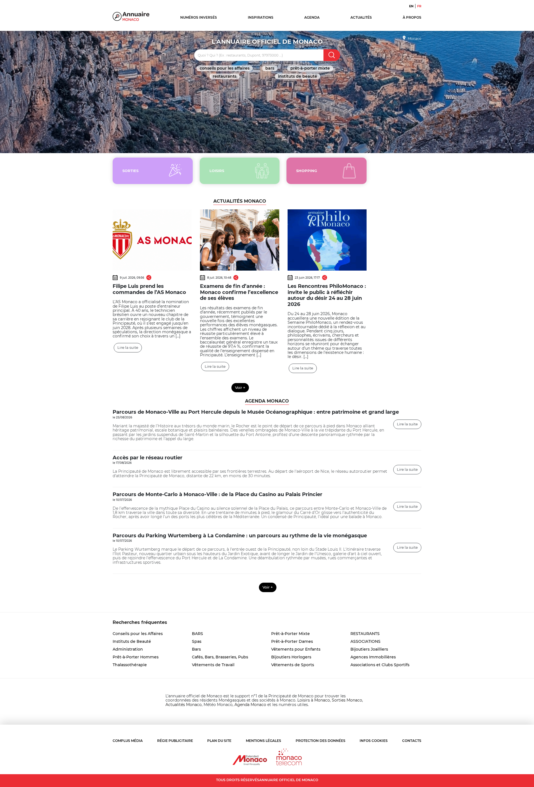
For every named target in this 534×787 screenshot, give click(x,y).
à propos (412, 17)
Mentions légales (263, 741)
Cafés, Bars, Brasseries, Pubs (220, 656)
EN (411, 6)
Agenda (312, 17)
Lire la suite (127, 347)
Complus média (128, 741)
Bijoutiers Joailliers (369, 649)
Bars (196, 649)
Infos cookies (374, 741)
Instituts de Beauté (297, 76)
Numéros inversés (198, 17)
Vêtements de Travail (213, 664)
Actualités (361, 17)
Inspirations (260, 17)
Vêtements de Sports (292, 664)
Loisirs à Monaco (313, 700)
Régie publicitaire (175, 741)
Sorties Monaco (347, 700)
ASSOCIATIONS (365, 641)
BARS (269, 68)
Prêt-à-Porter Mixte (310, 68)
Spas (196, 641)
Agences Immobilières (373, 656)
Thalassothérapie (130, 664)
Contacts (411, 741)
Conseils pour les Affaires (224, 68)
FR (419, 6)
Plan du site (219, 741)
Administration (128, 649)
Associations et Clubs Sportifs (379, 664)
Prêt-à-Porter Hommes (136, 656)
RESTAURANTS (224, 76)
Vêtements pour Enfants (295, 649)
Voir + (240, 387)
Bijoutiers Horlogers (291, 656)
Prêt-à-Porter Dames (292, 641)
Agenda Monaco (250, 704)
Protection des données (320, 741)
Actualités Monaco (183, 704)
